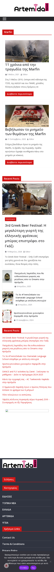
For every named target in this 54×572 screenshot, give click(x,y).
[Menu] (4, 19)
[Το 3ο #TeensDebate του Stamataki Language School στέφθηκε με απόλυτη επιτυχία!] (7, 299)
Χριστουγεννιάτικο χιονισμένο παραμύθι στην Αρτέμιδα (29, 314)
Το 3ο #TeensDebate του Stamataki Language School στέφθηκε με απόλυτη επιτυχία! (31, 297)
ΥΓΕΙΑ (5, 522)
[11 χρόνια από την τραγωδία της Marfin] (27, 51)
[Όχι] (50, 561)
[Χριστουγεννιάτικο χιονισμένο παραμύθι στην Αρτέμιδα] (7, 316)
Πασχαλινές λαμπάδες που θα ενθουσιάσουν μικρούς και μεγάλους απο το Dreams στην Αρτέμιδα (29, 278)
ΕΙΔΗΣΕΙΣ (7, 496)
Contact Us (8, 537)
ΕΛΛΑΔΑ (6, 509)
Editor (25, 74)
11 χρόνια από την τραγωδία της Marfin (22, 66)
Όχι (33, 568)
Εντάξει (24, 568)
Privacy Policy (9, 550)
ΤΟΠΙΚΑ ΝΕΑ (9, 503)
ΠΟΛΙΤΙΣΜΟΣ (10, 219)
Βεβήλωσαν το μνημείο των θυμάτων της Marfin (25, 131)
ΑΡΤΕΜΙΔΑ (8, 516)
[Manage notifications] (6, 565)
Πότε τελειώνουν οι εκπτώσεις (16, 394)
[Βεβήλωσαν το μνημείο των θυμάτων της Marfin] (27, 116)
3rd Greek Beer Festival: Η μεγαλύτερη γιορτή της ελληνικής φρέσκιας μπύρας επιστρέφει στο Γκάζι (25, 235)
